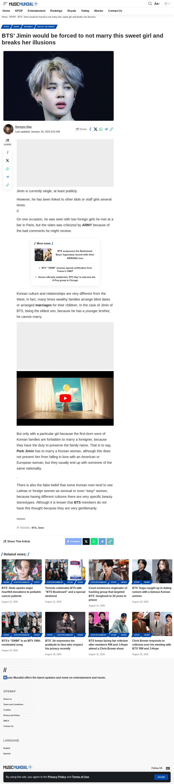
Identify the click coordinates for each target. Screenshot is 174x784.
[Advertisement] (65, 163)
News (16, 27)
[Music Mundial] (23, 3)
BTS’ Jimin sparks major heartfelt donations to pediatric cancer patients (21, 592)
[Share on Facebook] (90, 129)
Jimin (41, 527)
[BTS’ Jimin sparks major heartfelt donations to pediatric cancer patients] (22, 571)
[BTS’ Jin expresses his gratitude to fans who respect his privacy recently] (65, 624)
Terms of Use (80, 776)
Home (4, 17)
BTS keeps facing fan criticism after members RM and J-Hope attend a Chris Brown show (108, 644)
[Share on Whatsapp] (100, 129)
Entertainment (22, 582)
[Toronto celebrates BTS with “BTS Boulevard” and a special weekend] (65, 571)
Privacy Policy (57, 776)
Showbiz (28, 27)
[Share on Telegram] (106, 129)
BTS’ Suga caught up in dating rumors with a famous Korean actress (151, 592)
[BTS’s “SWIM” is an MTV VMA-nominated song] (22, 624)
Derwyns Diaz (23, 126)
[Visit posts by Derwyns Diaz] (8, 129)
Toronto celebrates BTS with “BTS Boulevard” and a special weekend (65, 592)
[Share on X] (95, 129)
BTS (34, 527)
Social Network (46, 27)
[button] (161, 777)
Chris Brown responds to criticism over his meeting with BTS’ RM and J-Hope (151, 644)
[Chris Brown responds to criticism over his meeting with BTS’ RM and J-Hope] (152, 624)
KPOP (13, 17)
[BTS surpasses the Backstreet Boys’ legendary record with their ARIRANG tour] (43, 254)
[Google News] (168, 768)
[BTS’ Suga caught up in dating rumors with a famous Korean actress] (152, 571)
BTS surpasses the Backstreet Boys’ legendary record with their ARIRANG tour (75, 255)
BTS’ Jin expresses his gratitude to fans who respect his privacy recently (64, 644)
